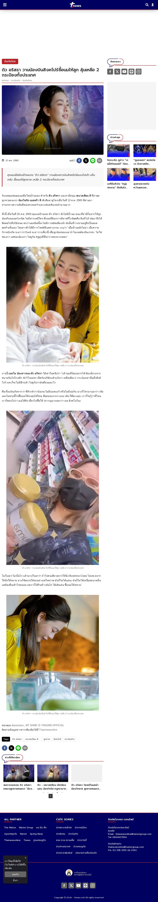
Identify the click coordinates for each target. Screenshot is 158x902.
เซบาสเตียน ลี (32, 739)
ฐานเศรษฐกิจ (39, 840)
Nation (23, 834)
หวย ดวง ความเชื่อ (65, 840)
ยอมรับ (15, 874)
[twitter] (86, 160)
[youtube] (124, 71)
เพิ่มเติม (8, 868)
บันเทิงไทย (27, 80)
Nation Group (26, 827)
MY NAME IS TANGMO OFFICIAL (45, 725)
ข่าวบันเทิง (15, 80)
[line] (93, 160)
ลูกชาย (47, 739)
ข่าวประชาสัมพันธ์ (64, 852)
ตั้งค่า (15, 880)
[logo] (73, 5)
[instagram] (138, 71)
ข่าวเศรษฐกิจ (79, 846)
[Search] (147, 4)
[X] (117, 71)
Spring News (36, 834)
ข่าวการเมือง (81, 827)
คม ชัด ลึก (41, 827)
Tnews (27, 840)
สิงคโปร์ (57, 739)
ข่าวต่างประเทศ (63, 846)
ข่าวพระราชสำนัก (64, 827)
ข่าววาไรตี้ (82, 840)
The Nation (10, 827)
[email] (99, 160)
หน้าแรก (5, 80)
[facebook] (79, 160)
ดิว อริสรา (17, 739)
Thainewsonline (48, 729)
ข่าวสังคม (60, 834)
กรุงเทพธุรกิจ (10, 834)
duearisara (18, 725)
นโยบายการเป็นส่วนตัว (86, 852)
